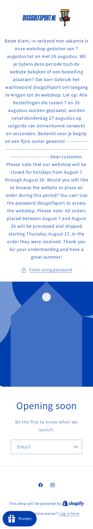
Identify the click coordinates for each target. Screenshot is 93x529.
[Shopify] (73, 503)
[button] (46, 270)
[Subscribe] (75, 446)
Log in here (69, 513)
